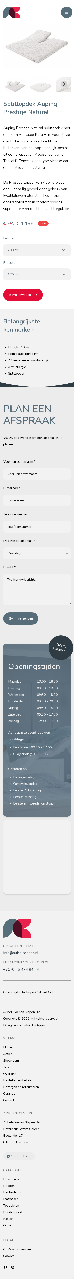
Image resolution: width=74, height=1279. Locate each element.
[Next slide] (64, 84)
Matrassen (10, 1199)
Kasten (8, 1219)
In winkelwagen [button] (20, 295)
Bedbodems (12, 1192)
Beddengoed (12, 1212)
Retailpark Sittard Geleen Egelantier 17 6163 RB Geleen (21, 1135)
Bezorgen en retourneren (21, 1087)
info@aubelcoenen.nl (20, 952)
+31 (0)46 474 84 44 (21, 969)
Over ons (9, 1074)
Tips (6, 1067)
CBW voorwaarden (17, 1249)
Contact (8, 1100)
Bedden (9, 1186)
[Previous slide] (10, 84)
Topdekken (11, 1205)
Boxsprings (11, 1179)
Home (7, 1047)
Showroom (11, 1060)
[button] (15, 84)
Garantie (9, 1093)
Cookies (9, 1256)
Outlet (8, 1225)
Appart (42, 1025)
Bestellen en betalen (18, 1080)
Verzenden (25, 618)
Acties (8, 1054)
